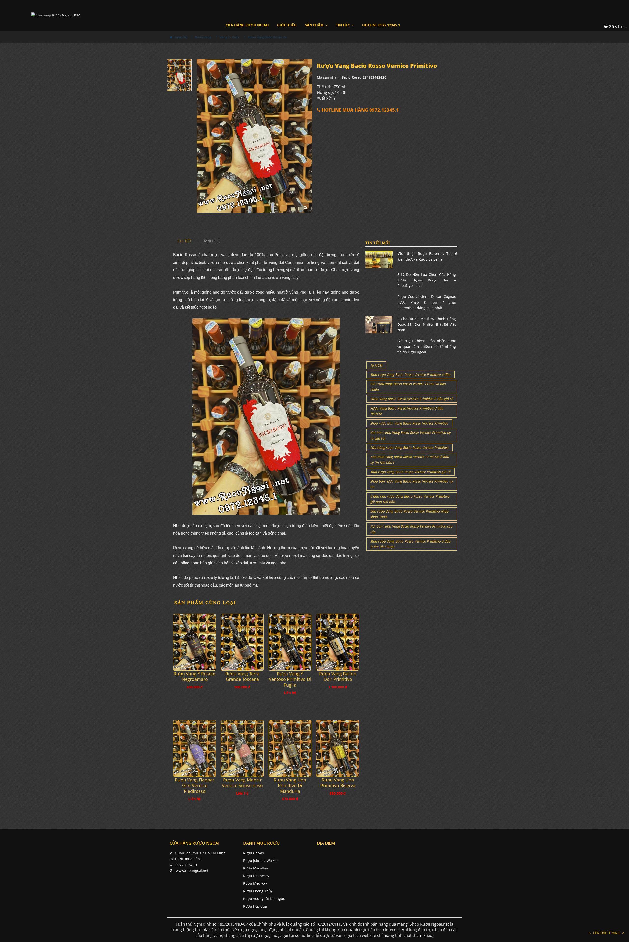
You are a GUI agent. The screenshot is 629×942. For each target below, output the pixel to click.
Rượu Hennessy (256, 875)
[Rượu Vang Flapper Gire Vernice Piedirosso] (194, 748)
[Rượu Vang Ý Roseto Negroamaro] (194, 642)
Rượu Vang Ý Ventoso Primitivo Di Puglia (290, 679)
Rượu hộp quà (255, 906)
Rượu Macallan (255, 868)
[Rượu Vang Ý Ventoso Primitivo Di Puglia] (290, 642)
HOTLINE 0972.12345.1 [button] (381, 25)
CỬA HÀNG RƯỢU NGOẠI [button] (247, 25)
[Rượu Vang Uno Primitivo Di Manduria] (290, 748)
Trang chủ (180, 37)
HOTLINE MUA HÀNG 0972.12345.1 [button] (359, 110)
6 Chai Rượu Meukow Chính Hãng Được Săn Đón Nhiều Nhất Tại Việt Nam (426, 324)
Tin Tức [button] (343, 25)
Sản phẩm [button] (315, 25)
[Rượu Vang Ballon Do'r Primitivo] (337, 642)
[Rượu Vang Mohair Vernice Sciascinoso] (242, 748)
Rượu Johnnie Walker (260, 860)
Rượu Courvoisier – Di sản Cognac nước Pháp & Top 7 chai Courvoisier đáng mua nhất (426, 302)
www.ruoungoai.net (192, 870)
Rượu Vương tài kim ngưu (264, 898)
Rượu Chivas (253, 853)
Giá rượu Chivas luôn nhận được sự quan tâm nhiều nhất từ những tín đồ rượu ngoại (426, 346)
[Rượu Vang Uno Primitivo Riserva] (337, 748)
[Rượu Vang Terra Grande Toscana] (242, 642)
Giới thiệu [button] (287, 25)
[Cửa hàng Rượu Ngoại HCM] (55, 15)
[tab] (184, 241)
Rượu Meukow (255, 883)
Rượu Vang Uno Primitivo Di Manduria (290, 785)
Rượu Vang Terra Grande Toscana (242, 676)
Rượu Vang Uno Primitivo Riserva (337, 782)
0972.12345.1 (186, 864)
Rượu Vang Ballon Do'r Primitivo (337, 676)
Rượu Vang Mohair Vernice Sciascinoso (242, 782)
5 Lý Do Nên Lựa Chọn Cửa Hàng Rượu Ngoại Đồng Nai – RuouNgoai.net (426, 280)
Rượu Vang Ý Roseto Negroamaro (194, 676)
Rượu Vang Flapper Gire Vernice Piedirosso (194, 785)
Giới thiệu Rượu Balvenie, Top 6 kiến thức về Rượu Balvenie (427, 256)
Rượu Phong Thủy (257, 891)
